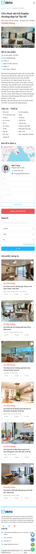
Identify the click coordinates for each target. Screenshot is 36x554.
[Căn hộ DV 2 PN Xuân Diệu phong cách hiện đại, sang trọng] (17, 474)
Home (3, 8)
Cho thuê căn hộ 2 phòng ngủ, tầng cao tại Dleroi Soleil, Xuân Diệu (17, 288)
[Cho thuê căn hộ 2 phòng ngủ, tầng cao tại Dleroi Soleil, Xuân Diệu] (17, 270)
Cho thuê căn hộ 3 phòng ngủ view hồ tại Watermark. (17, 328)
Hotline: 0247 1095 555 (18, 211)
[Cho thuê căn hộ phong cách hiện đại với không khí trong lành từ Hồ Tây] (17, 392)
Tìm (19, 248)
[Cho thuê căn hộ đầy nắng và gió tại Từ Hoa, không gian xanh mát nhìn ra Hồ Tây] (17, 433)
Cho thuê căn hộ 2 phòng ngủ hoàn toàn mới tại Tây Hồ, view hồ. (16, 369)
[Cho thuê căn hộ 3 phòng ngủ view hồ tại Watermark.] (17, 311)
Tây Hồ (8, 8)
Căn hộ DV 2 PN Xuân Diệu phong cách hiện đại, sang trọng (17, 491)
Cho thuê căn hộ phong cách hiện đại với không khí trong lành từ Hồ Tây (17, 410)
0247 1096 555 (8, 537)
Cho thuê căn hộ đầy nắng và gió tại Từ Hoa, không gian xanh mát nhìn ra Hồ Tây (17, 451)
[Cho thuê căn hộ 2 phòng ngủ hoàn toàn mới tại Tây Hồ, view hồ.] (17, 351)
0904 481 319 (18, 170)
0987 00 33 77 (7, 541)
